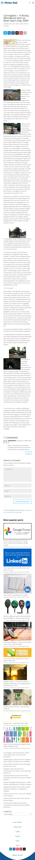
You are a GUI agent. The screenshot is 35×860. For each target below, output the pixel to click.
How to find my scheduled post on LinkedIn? (15, 595)
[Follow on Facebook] (14, 849)
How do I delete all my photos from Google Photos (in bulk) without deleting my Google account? (15, 543)
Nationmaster (11, 408)
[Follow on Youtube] (21, 849)
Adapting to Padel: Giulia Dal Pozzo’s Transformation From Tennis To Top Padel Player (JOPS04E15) (17, 771)
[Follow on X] (24, 849)
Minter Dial (8, 24)
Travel (21, 24)
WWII (25, 24)
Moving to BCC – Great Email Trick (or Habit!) (15, 723)
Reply (28, 453)
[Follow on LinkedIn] (10, 849)
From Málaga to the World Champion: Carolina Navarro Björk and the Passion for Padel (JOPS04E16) (16, 755)
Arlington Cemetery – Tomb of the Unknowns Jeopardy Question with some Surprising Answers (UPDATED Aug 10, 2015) (16, 683)
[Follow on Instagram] (17, 849)
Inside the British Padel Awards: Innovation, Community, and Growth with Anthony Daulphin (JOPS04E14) (16, 805)
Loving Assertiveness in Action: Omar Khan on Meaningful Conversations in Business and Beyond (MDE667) (17, 777)
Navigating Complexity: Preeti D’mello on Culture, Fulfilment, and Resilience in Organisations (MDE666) (16, 789)
